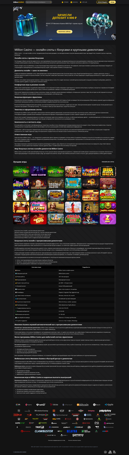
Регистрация (102, 2)
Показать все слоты (108, 162)
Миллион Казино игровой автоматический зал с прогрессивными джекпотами (35, 232)
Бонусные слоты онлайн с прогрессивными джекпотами (29, 230)
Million (18, 2)
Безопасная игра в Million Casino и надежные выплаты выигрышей (32, 237)
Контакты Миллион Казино (74, 440)
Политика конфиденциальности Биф (56, 440)
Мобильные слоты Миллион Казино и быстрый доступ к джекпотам (32, 236)
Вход (112, 2)
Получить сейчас (64, 31)
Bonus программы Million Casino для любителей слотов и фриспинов (33, 234)
